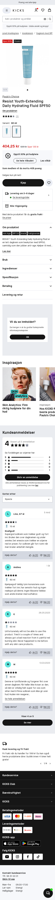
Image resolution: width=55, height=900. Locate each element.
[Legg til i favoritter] (49, 182)
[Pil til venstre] (40, 763)
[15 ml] (6, 131)
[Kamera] (44, 19)
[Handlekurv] (49, 10)
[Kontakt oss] (48, 893)
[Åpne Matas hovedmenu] (6, 10)
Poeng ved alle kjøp (27, 2)
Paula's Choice (10, 96)
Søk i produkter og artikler (18, 18)
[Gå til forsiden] (18, 10)
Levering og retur (12, 294)
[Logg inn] (36, 10)
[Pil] (50, 763)
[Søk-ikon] (50, 19)
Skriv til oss (8, 879)
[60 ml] (16, 131)
